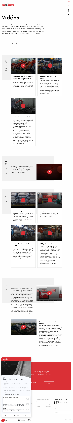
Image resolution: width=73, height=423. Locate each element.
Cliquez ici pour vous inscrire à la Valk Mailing (61, 403)
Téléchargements (49, 404)
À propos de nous (40, 399)
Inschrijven (69, 412)
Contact (48, 383)
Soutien (47, 399)
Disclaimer (14, 420)
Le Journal (47, 401)
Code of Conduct (29, 420)
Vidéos (37, 401)
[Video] (69, 15)
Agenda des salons (48, 406)
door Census (68, 419)
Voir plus (14, 43)
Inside (34, 420)
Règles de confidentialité (21, 420)
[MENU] (69, 2)
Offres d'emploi (39, 404)
